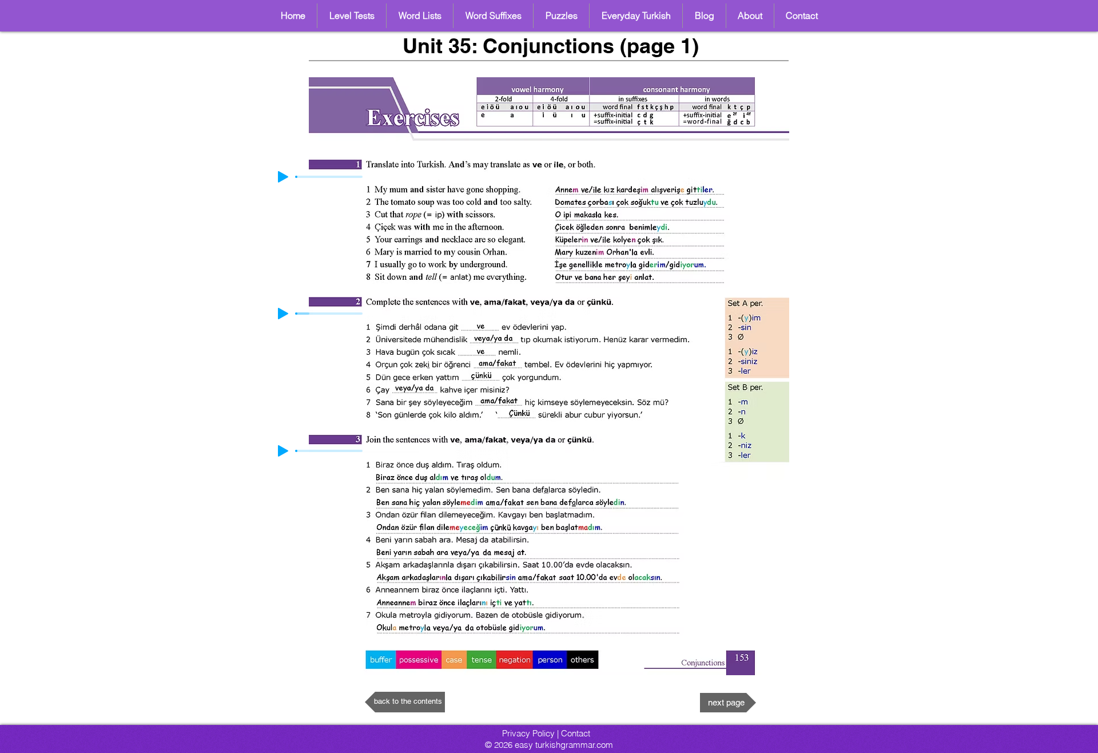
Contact (575, 733)
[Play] (283, 313)
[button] (420, 15)
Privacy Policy (528, 733)
